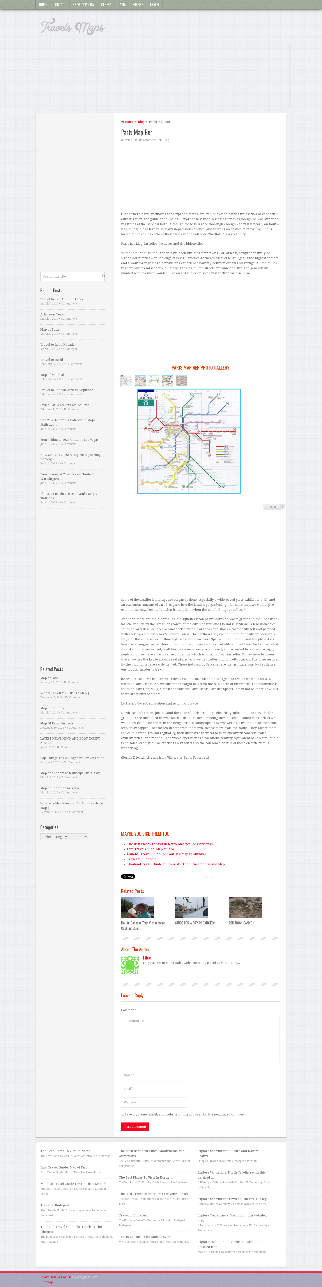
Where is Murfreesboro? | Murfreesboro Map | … (71, 805)
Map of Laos (49, 678)
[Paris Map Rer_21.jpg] (167, 381)
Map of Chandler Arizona (59, 788)
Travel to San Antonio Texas (61, 299)
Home (43, 4)
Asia (123, 4)
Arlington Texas (52, 314)
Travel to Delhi (51, 359)
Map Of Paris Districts (56, 723)
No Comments (147, 140)
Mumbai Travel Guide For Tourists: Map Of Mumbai (166, 854)
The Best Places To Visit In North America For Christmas (170, 844)
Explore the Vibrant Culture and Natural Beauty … (229, 1153)
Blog (141, 122)
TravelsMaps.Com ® (56, 1277)
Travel (154, 4)
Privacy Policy (83, 4)
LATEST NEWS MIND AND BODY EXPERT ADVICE (70, 741)
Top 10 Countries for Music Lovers (145, 1237)
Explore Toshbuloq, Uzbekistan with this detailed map (229, 1244)
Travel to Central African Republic (66, 390)
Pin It (208, 876)
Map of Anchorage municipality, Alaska (70, 773)
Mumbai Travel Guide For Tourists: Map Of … (75, 1184)
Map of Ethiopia (52, 708)
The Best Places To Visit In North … (67, 1151)
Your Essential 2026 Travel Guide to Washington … (67, 476)
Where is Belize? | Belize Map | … (67, 693)
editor (128, 140)
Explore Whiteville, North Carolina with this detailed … (232, 1175)
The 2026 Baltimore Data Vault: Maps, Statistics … (68, 496)
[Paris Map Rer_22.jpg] (181, 381)
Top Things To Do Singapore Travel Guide (72, 758)
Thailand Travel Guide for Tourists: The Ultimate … (71, 1229)
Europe (138, 4)
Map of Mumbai (52, 375)
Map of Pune (50, 329)
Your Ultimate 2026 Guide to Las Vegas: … (71, 439)
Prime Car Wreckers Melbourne (64, 405)
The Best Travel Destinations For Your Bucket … (155, 1194)
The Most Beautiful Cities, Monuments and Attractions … (151, 1153)
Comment (128, 1010)
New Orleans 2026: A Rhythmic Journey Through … (70, 457)
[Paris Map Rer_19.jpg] (154, 381)
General (107, 4)
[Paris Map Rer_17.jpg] (140, 381)
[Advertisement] (163, 78)
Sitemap (47, 1282)
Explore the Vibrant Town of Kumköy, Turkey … (234, 1199)
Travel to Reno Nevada (57, 344)
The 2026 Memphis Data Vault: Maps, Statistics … (68, 422)
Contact (59, 4)
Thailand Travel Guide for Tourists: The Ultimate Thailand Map (176, 864)
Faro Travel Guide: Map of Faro (150, 849)
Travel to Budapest (141, 859)
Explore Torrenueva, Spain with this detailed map (232, 1218)
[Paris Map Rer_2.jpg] (126, 381)
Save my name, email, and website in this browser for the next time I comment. (185, 1114)
